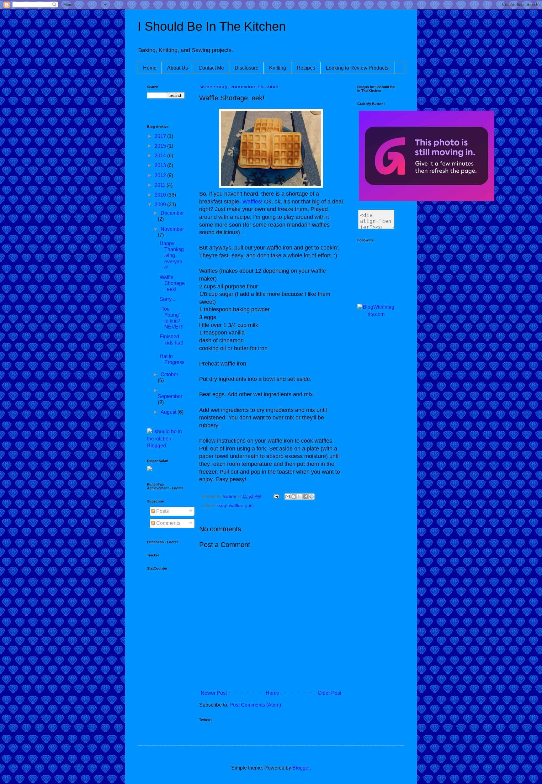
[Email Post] (275, 496)
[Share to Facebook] (305, 496)
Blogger (301, 768)
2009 (161, 204)
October (169, 374)
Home (150, 68)
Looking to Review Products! (358, 68)
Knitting (277, 68)
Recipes (306, 68)
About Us (177, 68)
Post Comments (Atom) (255, 705)
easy (221, 505)
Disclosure (246, 68)
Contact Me (211, 68)
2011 (161, 185)
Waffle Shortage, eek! (172, 283)
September (170, 396)
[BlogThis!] (293, 496)
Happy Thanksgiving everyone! (172, 255)
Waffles (251, 201)
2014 (161, 155)
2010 (161, 194)
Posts (162, 511)
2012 (161, 175)
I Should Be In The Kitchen (212, 26)
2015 (161, 146)
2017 (161, 136)
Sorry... (167, 299)
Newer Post (214, 693)
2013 (161, 165)
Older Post (329, 693)
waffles (236, 505)
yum (249, 505)
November (172, 229)
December (172, 213)
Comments (167, 523)
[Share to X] (299, 496)
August (169, 412)
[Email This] (287, 496)
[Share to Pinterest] (311, 496)
